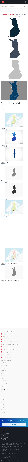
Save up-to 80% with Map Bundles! (14, 422)
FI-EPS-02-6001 (4, 163)
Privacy (2, 404)
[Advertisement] (14, 233)
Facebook (3, 412)
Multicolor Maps (4, 373)
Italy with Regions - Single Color (10, 349)
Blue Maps (3, 375)
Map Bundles (4, 362)
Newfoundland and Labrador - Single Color (12, 344)
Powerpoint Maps (5, 368)
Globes (2, 378)
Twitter (2, 414)
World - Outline (6, 339)
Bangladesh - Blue (7, 357)
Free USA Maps (13, 443)
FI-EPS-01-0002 (4, 281)
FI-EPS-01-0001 (4, 182)
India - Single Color (7, 352)
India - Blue (5, 336)
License (2, 399)
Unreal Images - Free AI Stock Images (10, 444)
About (2, 391)
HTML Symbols (4, 447)
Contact (3, 402)
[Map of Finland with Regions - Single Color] (14, 272)
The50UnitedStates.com (6, 446)
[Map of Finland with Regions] (14, 207)
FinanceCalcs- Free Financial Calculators (10, 449)
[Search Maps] (25, 6)
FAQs (2, 394)
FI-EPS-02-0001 (4, 129)
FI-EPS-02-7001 (4, 199)
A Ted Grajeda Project (6, 457)
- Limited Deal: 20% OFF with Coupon (14, 15)
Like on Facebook (6, 460)
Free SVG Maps (4, 443)
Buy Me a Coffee (4, 409)
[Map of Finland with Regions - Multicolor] (14, 255)
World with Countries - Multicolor (10, 334)
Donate (13, 453)
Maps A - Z (3, 386)
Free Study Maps (18, 446)
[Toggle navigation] (25, 2)
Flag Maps (3, 370)
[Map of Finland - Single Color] (14, 173)
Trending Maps (4, 383)
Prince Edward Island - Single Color (10, 341)
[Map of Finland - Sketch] (14, 190)
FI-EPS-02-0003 (4, 264)
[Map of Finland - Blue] (14, 137)
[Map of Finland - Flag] (14, 154)
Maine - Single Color (7, 346)
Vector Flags (22, 443)
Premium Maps (4, 365)
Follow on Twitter (18, 460)
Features (3, 396)
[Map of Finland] (14, 120)
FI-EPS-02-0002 (4, 216)
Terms (2, 407)
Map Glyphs (3, 450)
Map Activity (3, 380)
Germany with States (7, 354)
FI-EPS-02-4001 (4, 146)
